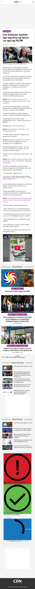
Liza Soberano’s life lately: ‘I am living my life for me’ (16, 130)
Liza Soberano (13, 357)
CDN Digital (6, 44)
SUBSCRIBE (28, 529)
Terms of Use (24, 540)
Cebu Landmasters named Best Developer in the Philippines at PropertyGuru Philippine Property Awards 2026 (17, 319)
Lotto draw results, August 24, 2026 (17, 291)
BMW (6, 357)
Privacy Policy (23, 541)
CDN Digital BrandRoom (18, 323)
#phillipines (10, 177)
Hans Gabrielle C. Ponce (18, 352)
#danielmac (23, 177)
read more (17, 356)
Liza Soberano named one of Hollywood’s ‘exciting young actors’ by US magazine (17, 101)
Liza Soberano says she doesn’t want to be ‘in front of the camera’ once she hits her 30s (17, 200)
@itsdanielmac (6, 176)
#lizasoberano (16, 177)
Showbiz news (21, 357)
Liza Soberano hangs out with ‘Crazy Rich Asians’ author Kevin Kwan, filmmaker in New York (17, 161)
